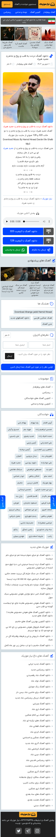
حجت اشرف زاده (45, 436)
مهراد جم (27, 429)
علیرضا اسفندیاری (36, 536)
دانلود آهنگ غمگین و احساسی (36, 737)
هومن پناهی (46, 516)
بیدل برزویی (31, 456)
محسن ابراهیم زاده (44, 429)
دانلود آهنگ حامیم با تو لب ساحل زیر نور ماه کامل (27, 645)
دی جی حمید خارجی (43, 489)
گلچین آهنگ (35, 12)
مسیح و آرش (13, 429)
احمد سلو (48, 476)
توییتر (19, 831)
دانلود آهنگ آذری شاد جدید (37, 743)
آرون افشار (47, 422)
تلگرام (28, 831)
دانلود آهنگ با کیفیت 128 (23, 240)
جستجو (7, 4)
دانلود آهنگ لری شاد (41, 709)
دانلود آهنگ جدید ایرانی (39, 664)
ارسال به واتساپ (12, 249)
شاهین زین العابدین (43, 449)
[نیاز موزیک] (47, 4)
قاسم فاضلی (32, 496)
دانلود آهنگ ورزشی (41, 703)
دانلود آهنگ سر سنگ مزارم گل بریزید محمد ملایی (27, 573)
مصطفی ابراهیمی (34, 469)
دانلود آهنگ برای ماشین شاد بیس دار (33, 692)
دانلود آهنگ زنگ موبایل (39, 686)
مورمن (16, 503)
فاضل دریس (32, 483)
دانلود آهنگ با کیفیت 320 (23, 231)
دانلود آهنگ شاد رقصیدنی (38, 675)
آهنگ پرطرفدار (49, 12)
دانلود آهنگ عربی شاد (40, 754)
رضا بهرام (34, 422)
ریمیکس (7, 12)
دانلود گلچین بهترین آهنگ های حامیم (32, 621)
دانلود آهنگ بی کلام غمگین (37, 715)
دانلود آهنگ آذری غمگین (39, 771)
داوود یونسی (30, 462)
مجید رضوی (29, 436)
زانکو (16, 529)
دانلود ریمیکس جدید (40, 669)
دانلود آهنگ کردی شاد (40, 732)
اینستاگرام (37, 831)
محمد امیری (47, 509)
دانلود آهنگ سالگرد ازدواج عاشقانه (34, 777)
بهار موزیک (47, 483)
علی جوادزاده (46, 462)
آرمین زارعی (31, 443)
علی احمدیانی (46, 443)
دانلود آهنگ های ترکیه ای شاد (36, 720)
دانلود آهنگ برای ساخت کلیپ (36, 782)
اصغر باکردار (47, 496)
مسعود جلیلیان (30, 503)
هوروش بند (47, 456)
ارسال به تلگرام (39, 249)
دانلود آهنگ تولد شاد (40, 680)
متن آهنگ (47, 324)
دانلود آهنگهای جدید (19, 318)
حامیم (20, 483)
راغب (50, 536)
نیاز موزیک (47, 198)
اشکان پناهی (34, 476)
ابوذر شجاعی (19, 476)
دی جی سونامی (31, 509)
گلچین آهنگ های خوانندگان (37, 398)
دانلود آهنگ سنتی (42, 805)
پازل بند (19, 496)
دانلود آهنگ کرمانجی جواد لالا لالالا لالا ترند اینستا (28, 579)
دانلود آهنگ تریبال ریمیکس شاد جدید (32, 697)
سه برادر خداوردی (44, 529)
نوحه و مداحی (21, 12)
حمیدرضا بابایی (27, 523)
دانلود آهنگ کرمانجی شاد (39, 749)
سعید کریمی (46, 503)
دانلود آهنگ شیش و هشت (37, 765)
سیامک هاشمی (16, 469)
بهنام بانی (22, 422)
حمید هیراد (8, 148)
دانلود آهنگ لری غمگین (39, 788)
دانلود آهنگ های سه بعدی (38, 794)
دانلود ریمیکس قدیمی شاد (38, 760)
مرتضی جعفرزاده (45, 523)
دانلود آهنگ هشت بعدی (39, 799)
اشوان (18, 456)
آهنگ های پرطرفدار (24, 64)
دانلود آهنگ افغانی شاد (39, 726)
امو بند (49, 469)
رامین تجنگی (27, 529)
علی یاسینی (14, 436)
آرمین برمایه (25, 449)
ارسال (9, 356)
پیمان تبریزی (14, 509)
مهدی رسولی (18, 536)
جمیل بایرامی (14, 516)
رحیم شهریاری (30, 516)
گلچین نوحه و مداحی (40, 403)
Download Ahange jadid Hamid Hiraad (33, 312)
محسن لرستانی (24, 489)
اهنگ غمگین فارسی (43, 318)
